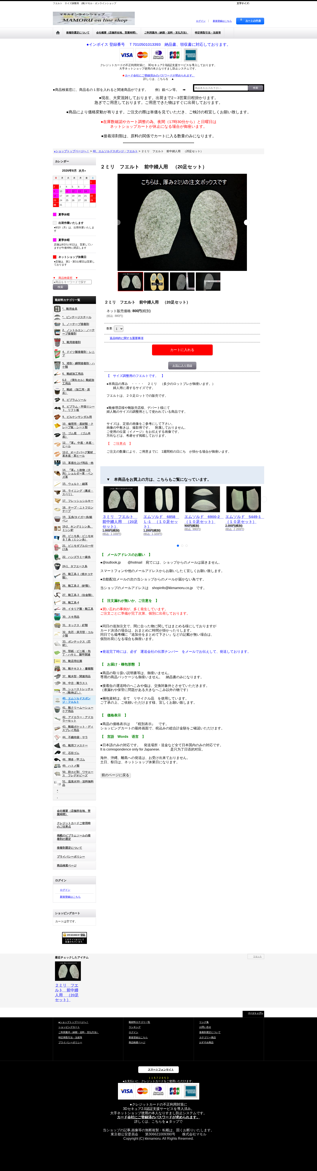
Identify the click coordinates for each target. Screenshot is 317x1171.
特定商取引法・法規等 (70, 1037)
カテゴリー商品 (207, 1037)
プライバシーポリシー (71, 856)
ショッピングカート (69, 1027)
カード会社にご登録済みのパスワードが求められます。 (160, 75)
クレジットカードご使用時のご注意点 (74, 825)
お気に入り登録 (182, 365)
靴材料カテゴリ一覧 (139, 1022)
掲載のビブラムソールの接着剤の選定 (74, 837)
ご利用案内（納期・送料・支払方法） (78, 1032)
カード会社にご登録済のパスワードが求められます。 (158, 1117)
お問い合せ (205, 1027)
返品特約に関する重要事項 (126, 338)
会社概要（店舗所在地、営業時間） (74, 812)
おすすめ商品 (206, 1042)
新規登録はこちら (222, 21)
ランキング (135, 1027)
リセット (257, 956)
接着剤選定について (69, 847)
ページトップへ (255, 1013)
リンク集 (204, 1022)
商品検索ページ (67, 865)
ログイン (201, 21)
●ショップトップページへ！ (73, 1022)
